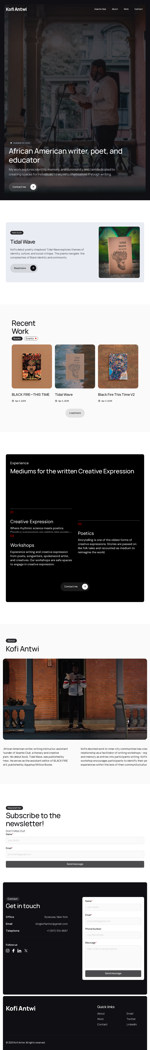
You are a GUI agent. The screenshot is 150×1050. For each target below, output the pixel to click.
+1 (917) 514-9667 (57, 930)
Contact (102, 1024)
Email (130, 1013)
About (101, 1013)
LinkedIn (132, 1024)
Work (100, 1019)
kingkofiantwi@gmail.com (52, 924)
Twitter (131, 1019)
